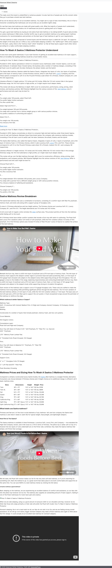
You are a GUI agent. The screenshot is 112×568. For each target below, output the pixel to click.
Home (5, 11)
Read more (3, 126)
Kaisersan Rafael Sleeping (8, 2)
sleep (34, 212)
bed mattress (61, 89)
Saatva (43, 377)
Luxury (58, 73)
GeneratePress (36, 567)
